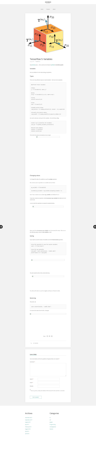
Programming (52, 424)
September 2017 (28, 419)
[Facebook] (49, 336)
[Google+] (51, 336)
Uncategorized (53, 426)
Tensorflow (36, 343)
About (54, 9)
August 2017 (27, 422)
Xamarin (51, 429)
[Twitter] (47, 336)
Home (42, 9)
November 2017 (28, 417)
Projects (48, 9)
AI (39, 61)
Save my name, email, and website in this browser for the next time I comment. (48, 390)
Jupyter (51, 422)
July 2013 (27, 431)
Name (31, 379)
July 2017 (27, 424)
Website (31, 386)
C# (50, 419)
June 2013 (27, 433)
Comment (32, 361)
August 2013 (27, 429)
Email (31, 382)
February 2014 (28, 426)
